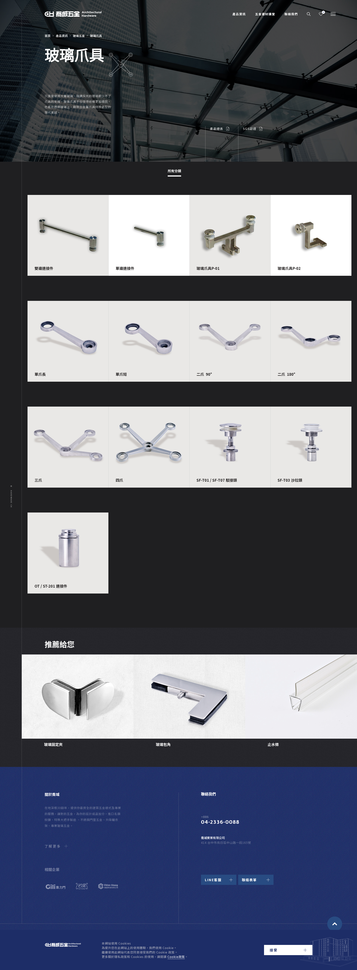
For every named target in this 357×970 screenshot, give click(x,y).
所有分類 (174, 170)
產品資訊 (239, 14)
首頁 (48, 35)
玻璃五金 (79, 35)
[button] (288, 950)
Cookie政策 (176, 956)
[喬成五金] (77, 14)
